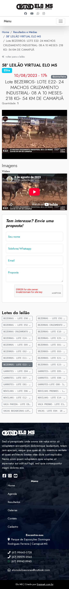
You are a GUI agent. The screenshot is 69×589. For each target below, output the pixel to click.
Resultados (14, 502)
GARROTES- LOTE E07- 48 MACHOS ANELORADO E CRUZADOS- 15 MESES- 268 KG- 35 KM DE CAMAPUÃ (18, 378)
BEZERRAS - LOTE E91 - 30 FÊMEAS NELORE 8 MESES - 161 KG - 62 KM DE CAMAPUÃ (52, 318)
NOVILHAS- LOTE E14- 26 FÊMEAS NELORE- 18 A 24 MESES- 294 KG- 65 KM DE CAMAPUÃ (52, 397)
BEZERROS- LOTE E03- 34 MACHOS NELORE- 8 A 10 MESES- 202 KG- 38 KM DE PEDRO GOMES (52, 351)
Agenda (12, 494)
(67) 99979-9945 (22, 557)
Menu (7, 21)
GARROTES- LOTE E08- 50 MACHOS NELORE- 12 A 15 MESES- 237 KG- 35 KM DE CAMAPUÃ (52, 378)
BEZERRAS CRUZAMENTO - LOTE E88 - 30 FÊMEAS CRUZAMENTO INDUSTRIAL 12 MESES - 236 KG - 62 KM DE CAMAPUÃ (52, 325)
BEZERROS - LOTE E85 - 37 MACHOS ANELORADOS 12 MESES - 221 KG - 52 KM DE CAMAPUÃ (18, 344)
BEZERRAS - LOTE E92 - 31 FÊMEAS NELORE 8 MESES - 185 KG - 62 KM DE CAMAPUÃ (18, 325)
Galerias (12, 510)
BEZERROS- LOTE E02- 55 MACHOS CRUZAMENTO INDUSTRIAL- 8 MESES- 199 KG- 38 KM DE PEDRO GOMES (18, 351)
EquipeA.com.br (45, 584)
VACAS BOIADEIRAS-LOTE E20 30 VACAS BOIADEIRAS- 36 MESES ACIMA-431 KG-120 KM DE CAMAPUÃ (18, 411)
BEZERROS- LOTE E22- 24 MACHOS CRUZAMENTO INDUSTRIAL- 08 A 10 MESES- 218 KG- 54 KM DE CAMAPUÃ (18, 364)
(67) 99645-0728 (22, 552)
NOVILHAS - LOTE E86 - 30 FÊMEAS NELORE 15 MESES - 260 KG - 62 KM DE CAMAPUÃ (18, 391)
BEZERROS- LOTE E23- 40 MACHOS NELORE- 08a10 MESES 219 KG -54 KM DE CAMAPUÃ (52, 364)
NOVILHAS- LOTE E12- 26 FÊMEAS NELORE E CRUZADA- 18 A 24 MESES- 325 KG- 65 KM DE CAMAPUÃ (18, 397)
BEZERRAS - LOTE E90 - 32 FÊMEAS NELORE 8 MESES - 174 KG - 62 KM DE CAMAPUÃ (18, 318)
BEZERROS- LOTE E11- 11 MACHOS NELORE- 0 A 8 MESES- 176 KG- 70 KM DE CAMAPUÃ (18, 358)
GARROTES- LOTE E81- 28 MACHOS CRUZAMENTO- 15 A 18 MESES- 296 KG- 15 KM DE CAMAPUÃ (18, 384)
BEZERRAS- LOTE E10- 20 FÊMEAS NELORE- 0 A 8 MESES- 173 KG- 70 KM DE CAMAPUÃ (52, 331)
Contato (12, 518)
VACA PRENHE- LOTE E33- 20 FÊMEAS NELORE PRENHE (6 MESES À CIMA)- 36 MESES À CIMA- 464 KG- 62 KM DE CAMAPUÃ (52, 404)
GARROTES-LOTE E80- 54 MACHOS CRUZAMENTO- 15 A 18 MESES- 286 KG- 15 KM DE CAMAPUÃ (52, 384)
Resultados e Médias (25, 32)
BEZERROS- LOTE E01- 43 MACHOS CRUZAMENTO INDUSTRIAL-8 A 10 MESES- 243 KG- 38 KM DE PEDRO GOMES (52, 344)
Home (5, 32)
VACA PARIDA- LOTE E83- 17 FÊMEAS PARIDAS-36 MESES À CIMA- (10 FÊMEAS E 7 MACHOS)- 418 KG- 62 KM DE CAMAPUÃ (18, 404)
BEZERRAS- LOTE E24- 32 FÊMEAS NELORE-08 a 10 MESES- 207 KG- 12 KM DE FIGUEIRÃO (18, 338)
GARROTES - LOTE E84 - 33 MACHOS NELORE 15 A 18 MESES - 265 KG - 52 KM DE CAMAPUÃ (18, 371)
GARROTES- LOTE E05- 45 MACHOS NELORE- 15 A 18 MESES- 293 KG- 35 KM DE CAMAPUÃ (52, 371)
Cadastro (13, 527)
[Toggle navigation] (60, 21)
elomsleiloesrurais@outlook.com (31, 570)
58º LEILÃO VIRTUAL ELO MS (23, 36)
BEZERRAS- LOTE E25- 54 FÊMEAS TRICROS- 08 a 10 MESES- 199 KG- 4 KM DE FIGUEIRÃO (52, 338)
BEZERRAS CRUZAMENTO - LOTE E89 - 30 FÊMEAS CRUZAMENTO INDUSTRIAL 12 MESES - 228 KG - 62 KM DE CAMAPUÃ (18, 331)
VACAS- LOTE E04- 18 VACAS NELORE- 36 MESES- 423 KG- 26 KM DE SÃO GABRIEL (52, 411)
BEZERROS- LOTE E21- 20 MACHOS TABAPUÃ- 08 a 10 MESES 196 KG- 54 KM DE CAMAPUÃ (52, 358)
